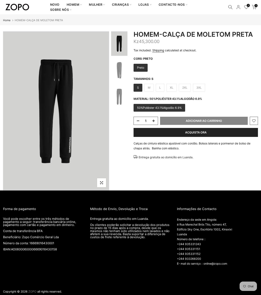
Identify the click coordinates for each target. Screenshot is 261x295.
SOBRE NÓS (59, 10)
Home (7, 20)
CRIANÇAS (120, 5)
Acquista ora (196, 132)
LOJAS (143, 5)
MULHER (95, 5)
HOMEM (73, 5)
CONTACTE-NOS (172, 5)
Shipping (158, 50)
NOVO (55, 5)
